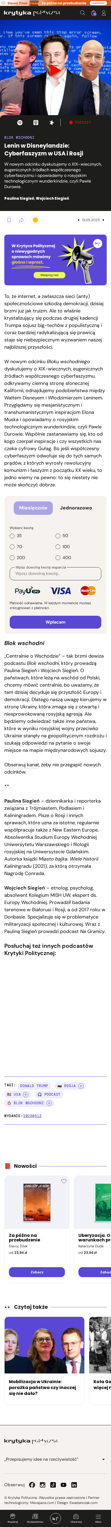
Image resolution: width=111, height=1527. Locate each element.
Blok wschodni (19, 137)
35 (19, 535)
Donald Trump (34, 1086)
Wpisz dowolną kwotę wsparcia (41, 567)
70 (19, 546)
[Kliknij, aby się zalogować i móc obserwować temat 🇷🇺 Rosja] (81, 1086)
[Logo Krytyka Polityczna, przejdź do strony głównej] (32, 13)
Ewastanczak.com (84, 1502)
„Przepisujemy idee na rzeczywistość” (41, 1459)
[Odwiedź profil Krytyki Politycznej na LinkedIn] (74, 1485)
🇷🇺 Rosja (66, 1086)
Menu (98, 1522)
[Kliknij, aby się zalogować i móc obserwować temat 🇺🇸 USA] (25, 1094)
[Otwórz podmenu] (103, 1459)
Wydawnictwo (35, 1522)
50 (65, 535)
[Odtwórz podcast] (20, 122)
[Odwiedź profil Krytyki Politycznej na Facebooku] (32, 1485)
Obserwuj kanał (21, 764)
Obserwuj (76, 1522)
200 (21, 557)
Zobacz (37, 1272)
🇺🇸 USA (14, 1094)
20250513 (32, 1116)
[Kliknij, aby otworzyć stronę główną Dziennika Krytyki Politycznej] (55, 1518)
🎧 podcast (49, 1094)
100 (66, 546)
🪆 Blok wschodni (25, 1103)
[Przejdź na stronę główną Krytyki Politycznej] (31, 1441)
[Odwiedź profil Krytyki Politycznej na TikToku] (53, 1485)
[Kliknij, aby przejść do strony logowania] (103, 13)
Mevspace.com (42, 1502)
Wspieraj (13, 1522)
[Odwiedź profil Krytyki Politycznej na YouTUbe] (63, 1485)
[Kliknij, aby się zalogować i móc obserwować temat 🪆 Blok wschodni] (49, 1103)
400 (67, 557)
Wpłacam (55, 622)
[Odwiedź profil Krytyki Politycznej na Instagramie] (42, 1485)
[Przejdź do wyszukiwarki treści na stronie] (82, 13)
